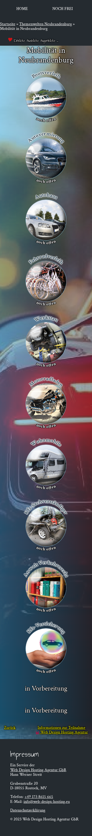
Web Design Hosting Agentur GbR (38, 770)
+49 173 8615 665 (39, 797)
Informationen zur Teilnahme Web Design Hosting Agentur (63, 730)
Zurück (10, 728)
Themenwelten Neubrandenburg (45, 24)
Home (22, 8)
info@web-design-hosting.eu (47, 801)
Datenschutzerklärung (27, 810)
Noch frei (62, 8)
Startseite (7, 24)
